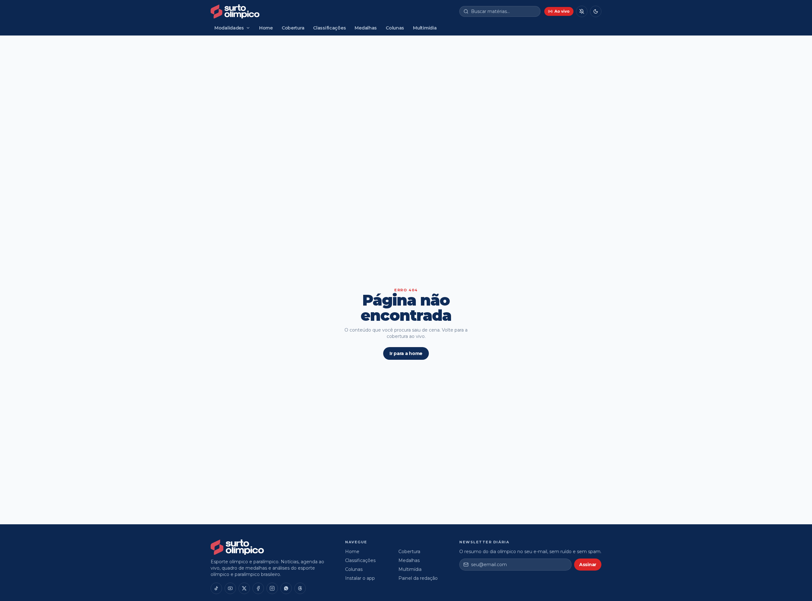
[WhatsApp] (286, 588)
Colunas (395, 28)
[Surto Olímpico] (235, 11)
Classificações (329, 28)
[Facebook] (258, 588)
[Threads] (300, 588)
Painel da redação (418, 578)
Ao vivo (562, 11)
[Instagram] (272, 588)
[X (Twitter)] (244, 588)
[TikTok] (216, 588)
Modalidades (229, 28)
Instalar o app (360, 578)
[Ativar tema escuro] (595, 11)
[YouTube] (230, 588)
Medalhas (366, 28)
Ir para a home (406, 353)
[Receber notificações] (581, 11)
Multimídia (424, 28)
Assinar (587, 564)
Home (266, 28)
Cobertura (293, 28)
